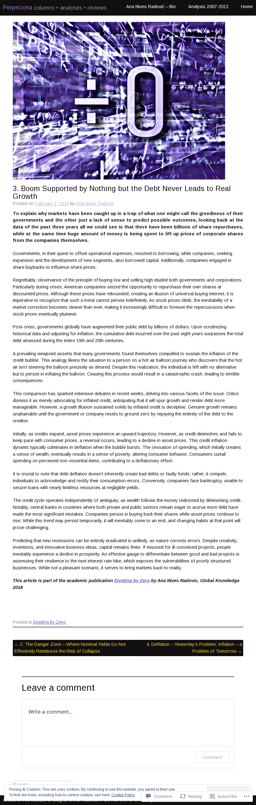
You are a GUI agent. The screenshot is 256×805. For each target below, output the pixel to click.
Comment (212, 757)
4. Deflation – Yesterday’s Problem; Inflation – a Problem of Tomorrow (194, 648)
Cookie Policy (123, 795)
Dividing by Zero (132, 580)
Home (247, 6)
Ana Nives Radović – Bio (151, 6)
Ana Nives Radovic (95, 203)
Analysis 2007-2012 (208, 6)
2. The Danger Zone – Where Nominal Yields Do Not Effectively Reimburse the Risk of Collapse (70, 648)
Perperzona (17, 7)
